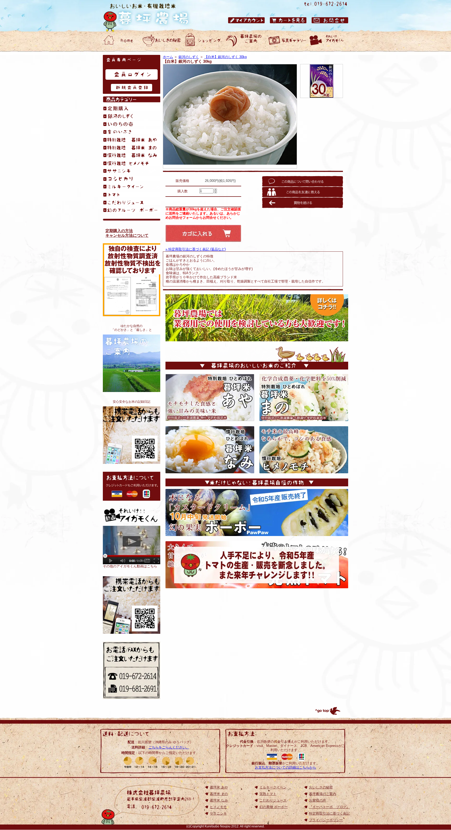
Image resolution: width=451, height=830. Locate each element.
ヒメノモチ (218, 807)
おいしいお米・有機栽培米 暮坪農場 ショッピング (203, 40)
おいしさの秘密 (321, 787)
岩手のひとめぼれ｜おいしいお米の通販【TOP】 (131, 605)
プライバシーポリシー (326, 820)
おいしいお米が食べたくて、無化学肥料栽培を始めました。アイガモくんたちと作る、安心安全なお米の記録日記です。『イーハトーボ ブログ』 (131, 435)
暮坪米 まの (219, 794)
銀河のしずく (189, 57)
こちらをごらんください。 (169, 747)
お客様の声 (317, 800)
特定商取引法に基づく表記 (329, 813)
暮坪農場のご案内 (131, 363)
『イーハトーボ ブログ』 (329, 807)
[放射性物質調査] (117, 313)
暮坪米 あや (219, 787)
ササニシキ (218, 813)
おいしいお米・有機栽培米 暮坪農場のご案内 (245, 40)
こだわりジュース (273, 800)
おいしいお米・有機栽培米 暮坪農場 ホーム (119, 40)
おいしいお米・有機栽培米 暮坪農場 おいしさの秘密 (161, 40)
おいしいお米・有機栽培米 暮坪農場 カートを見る (288, 20)
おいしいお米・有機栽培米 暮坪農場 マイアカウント (246, 20)
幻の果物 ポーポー (273, 807)
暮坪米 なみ (219, 800)
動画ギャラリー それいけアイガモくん (328, 40)
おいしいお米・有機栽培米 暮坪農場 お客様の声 (286, 40)
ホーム (168, 57)
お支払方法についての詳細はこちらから (285, 767)
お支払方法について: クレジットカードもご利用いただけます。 (131, 486)
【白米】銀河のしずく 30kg (225, 57)
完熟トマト (267, 794)
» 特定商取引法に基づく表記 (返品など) (195, 249)
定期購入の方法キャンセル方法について (127, 233)
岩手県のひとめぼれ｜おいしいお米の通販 (151, 15)
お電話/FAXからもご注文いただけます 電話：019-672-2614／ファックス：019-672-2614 (131, 670)
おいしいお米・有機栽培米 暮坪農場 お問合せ (330, 20)
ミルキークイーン (273, 787)
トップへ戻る (327, 711)
